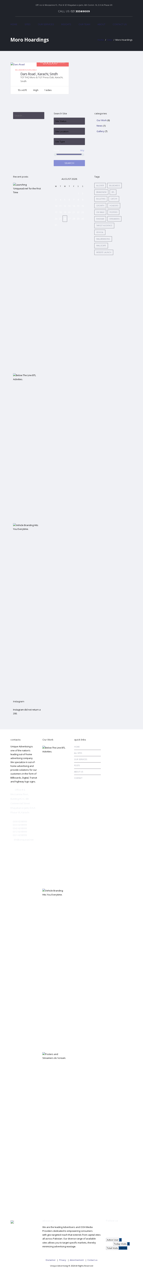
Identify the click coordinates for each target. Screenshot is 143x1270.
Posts (77, 765)
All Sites (78, 753)
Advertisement (77, 1260)
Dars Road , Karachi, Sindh (39, 74)
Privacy (62, 1260)
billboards (114, 185)
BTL (113, 192)
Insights (66, 24)
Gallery (100, 131)
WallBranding (103, 239)
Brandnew (101, 192)
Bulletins (100, 199)
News (100, 125)
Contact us (92, 1260)
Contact (78, 778)
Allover (100, 185)
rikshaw (100, 219)
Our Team (84, 24)
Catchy (114, 199)
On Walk (100, 212)
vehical (99, 232)
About (101, 24)
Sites (28, 24)
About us (78, 772)
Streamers (114, 219)
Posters (113, 212)
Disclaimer (51, 1260)
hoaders (114, 205)
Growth (100, 205)
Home (13, 24)
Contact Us (120, 24)
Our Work (102, 120)
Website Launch (103, 252)
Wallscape (101, 245)
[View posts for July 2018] (56, 179)
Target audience (104, 225)
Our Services (46, 24)
